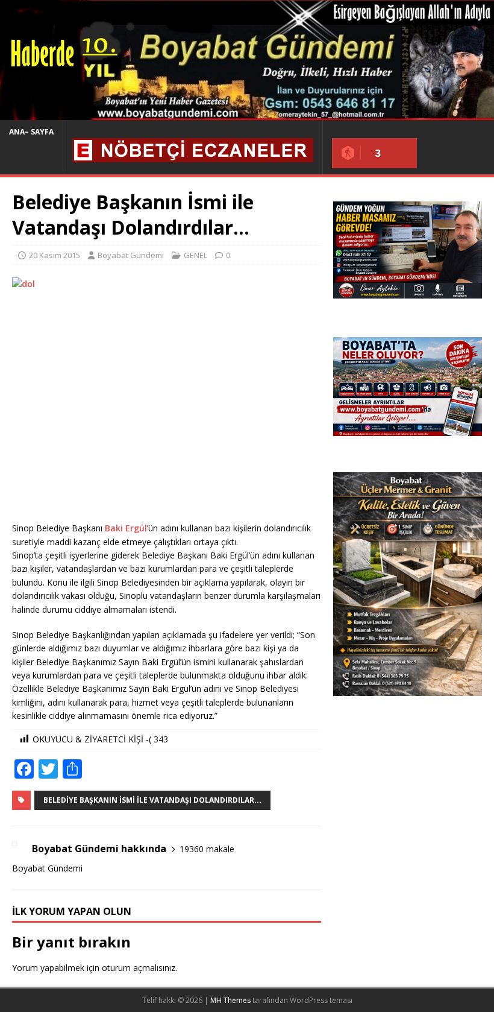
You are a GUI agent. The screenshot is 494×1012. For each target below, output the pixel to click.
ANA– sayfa (31, 132)
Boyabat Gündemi (131, 255)
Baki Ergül (126, 528)
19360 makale (207, 849)
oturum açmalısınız (138, 967)
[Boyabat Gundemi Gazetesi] (247, 113)
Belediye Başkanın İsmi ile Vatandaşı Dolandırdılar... (152, 800)
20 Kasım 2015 (54, 255)
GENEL (195, 255)
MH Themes (230, 1000)
